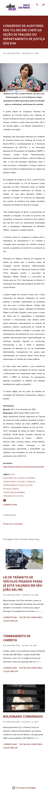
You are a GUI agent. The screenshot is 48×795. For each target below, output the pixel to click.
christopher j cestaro (14, 481)
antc (12, 474)
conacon (30, 481)
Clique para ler (10, 621)
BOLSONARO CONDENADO (23, 716)
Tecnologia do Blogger (25, 788)
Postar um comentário (13, 524)
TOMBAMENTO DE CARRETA (16, 638)
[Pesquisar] (37, 4)
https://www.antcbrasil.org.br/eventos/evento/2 (23, 467)
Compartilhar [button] (10, 504)
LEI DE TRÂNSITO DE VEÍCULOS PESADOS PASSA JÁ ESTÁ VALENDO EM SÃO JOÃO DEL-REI (22, 583)
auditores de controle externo (19, 478)
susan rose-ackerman (14, 492)
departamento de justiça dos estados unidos (18, 487)
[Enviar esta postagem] (4, 501)
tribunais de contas (13, 496)
